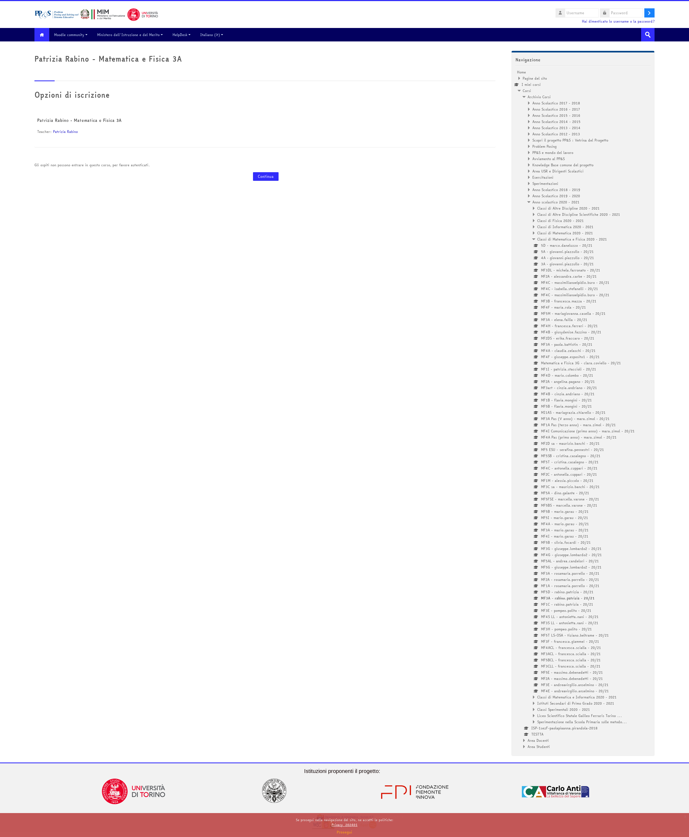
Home (521, 72)
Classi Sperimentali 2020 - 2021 (563, 709)
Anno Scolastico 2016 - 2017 (556, 109)
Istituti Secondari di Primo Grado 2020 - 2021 (575, 703)
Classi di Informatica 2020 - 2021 (565, 226)
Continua (266, 176)
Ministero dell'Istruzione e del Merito (128, 34)
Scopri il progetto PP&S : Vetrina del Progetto (570, 140)
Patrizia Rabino (65, 131)
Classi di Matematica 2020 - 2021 (565, 233)
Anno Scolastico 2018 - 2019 (556, 189)
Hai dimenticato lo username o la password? (618, 21)
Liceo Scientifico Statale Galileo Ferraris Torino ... (579, 715)
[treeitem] (583, 409)
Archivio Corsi (539, 97)
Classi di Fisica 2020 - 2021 (560, 220)
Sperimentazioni (545, 183)
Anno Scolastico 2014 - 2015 (556, 121)
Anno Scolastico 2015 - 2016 (556, 115)
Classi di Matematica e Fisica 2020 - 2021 (572, 239)
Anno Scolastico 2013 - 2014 (556, 127)
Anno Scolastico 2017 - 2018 (556, 103)
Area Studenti (539, 746)
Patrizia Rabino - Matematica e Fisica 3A (79, 120)
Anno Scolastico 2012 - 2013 (556, 134)
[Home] (96, 14)
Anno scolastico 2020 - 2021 (555, 202)
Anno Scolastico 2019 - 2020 (556, 196)
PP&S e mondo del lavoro (552, 152)
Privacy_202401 (344, 824)
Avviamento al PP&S (548, 158)
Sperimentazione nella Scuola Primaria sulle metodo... (582, 722)
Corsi (527, 90)
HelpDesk (180, 34)
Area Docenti (538, 740)
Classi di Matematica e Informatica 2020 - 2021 (577, 697)
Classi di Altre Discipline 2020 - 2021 (568, 208)
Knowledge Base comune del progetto (562, 165)
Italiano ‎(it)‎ (210, 34)
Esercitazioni (542, 177)
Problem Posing (544, 146)
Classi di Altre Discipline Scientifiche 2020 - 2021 (578, 214)
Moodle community (69, 34)
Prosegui (344, 832)
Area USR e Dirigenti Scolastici (557, 171)
